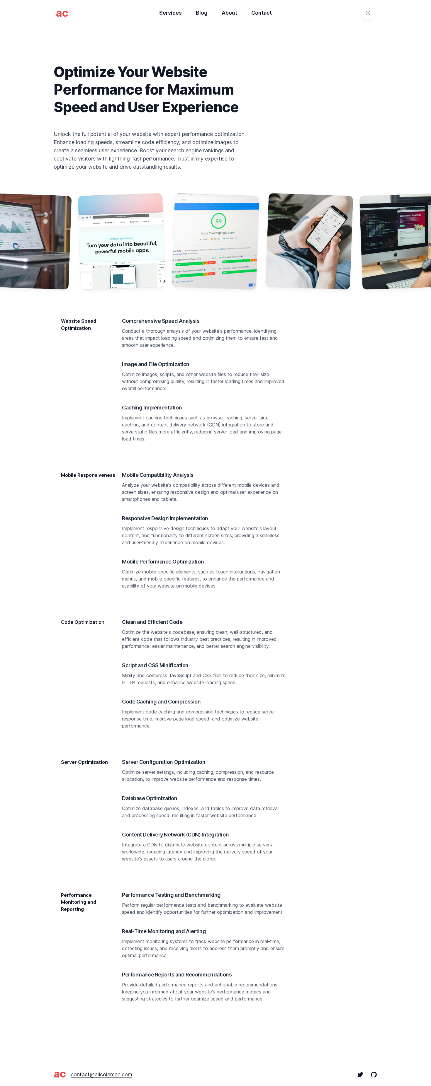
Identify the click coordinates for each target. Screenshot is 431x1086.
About (229, 13)
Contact (261, 13)
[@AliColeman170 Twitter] (360, 1075)
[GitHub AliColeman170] (370, 1074)
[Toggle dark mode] (368, 13)
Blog (202, 13)
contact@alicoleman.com (101, 1074)
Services (170, 13)
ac (60, 1073)
